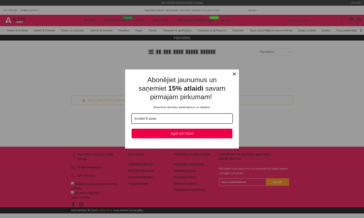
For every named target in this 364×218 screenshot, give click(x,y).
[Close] (234, 74)
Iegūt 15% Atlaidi (182, 133)
